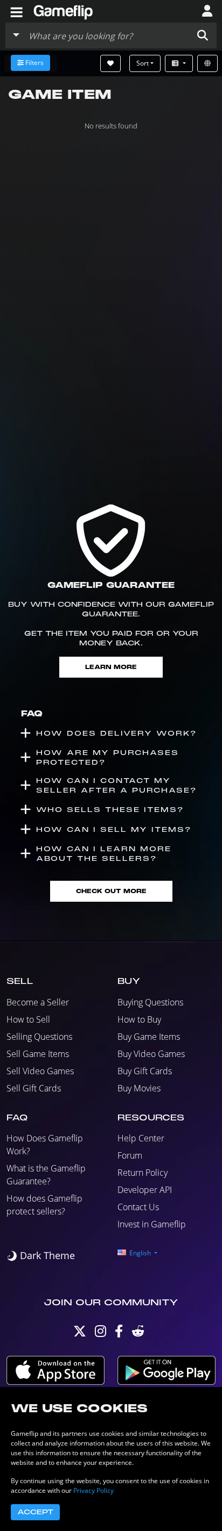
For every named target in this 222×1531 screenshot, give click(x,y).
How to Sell (28, 1019)
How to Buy (139, 1019)
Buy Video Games (151, 1054)
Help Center (140, 1138)
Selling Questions (39, 1037)
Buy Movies (139, 1088)
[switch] (40, 1255)
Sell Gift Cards (33, 1088)
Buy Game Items (148, 1037)
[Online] (207, 63)
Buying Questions (150, 1002)
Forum (129, 1155)
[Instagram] (100, 1333)
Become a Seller (37, 1002)
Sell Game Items (37, 1054)
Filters (34, 62)
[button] (203, 35)
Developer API (144, 1190)
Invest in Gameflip (151, 1224)
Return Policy (142, 1172)
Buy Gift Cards (144, 1071)
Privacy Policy (93, 1490)
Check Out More (111, 891)
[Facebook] (119, 1333)
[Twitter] (79, 1333)
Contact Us (138, 1207)
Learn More (111, 667)
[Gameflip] (63, 10)
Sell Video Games (40, 1071)
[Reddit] (137, 1333)
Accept (35, 1512)
